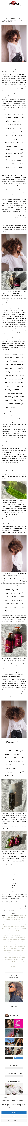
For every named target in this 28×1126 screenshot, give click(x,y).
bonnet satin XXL (6, 928)
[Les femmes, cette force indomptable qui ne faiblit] (18, 1023)
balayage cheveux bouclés (13, 924)
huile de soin (10, 941)
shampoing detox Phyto (8, 961)
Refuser (14, 1116)
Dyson (25, 679)
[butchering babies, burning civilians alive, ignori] (9, 1032)
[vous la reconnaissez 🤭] (18, 1032)
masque (3, 416)
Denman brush (6, 935)
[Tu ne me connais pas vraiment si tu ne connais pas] (9, 1042)
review (22, 953)
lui (4, 815)
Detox (14, 291)
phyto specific (16, 953)
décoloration (4, 99)
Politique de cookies (6, 1124)
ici (18, 295)
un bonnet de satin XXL (18, 860)
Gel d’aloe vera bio (6, 851)
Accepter (14, 1112)
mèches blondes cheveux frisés (12, 946)
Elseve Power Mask (16, 935)
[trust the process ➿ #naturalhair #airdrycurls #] (9, 1023)
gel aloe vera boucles (12, 937)
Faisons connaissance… (14, 977)
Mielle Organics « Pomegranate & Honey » (13, 582)
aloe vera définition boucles (12, 917)
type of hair (19, 213)
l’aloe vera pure (12, 500)
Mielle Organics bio (14, 948)
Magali (8, 103)
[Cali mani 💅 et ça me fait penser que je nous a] (18, 1051)
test (9, 964)
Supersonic (4, 681)
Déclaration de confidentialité (19, 1124)
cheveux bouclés (16, 928)
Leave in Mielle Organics (8, 944)
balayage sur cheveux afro (18, 926)
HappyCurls (16, 660)
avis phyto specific (13, 921)
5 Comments (14, 913)
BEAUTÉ (7, 915)
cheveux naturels (12, 930)
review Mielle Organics (9, 955)
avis (22, 917)
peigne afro (17, 950)
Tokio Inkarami (10, 741)
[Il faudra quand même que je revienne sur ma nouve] (18, 1042)
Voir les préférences (14, 1120)
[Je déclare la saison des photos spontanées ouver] (9, 1051)
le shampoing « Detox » (8, 314)
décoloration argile (18, 933)
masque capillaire (21, 944)
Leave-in (3, 658)
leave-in (24, 580)
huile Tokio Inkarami (20, 941)
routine (18, 955)
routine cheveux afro (14, 957)
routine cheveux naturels (18, 959)
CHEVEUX (12, 915)
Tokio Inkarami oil (16, 964)
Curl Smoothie (13, 658)
